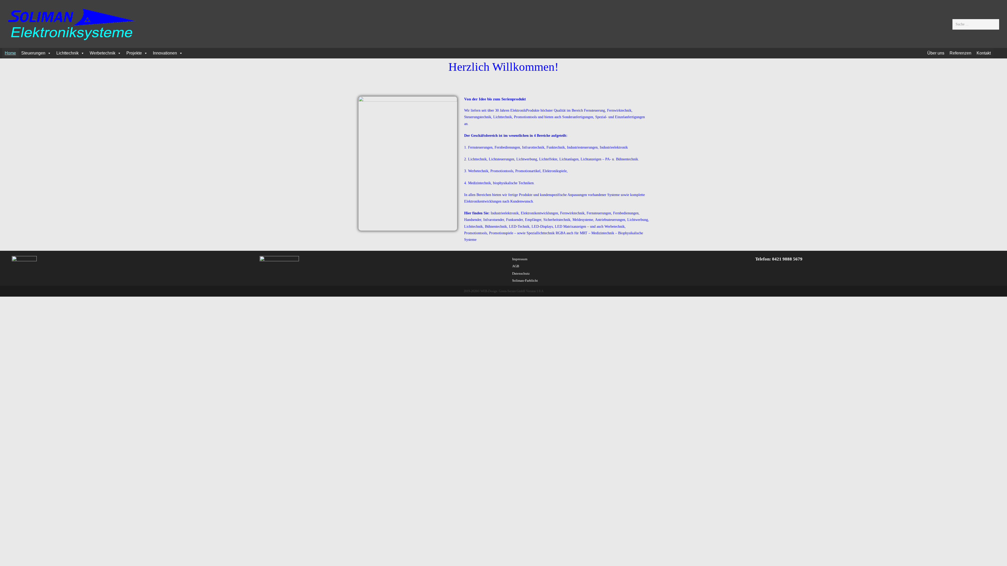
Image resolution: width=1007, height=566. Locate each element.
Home (10, 53)
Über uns (935, 53)
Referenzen (960, 53)
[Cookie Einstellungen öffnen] (11, 560)
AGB (515, 266)
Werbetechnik (102, 53)
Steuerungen (33, 53)
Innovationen (165, 53)
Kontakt (984, 53)
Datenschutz (521, 273)
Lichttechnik (67, 53)
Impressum (519, 259)
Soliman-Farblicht (525, 280)
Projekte (134, 53)
